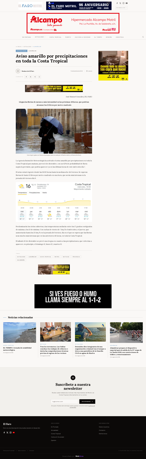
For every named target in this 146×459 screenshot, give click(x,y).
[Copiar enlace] (39, 76)
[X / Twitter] (120, 3)
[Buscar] (143, 37)
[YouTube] (127, 3)
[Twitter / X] (30, 76)
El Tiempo (98, 37)
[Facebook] (117, 3)
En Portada (26, 37)
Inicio (19, 46)
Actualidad (39, 37)
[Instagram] (123, 3)
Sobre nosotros (104, 427)
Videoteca (120, 37)
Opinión (109, 37)
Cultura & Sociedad (83, 37)
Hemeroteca (103, 434)
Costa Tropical (55, 37)
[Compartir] (35, 76)
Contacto (102, 430)
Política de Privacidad (8, 450)
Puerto (68, 37)
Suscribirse (86, 401)
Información (120, 7)
